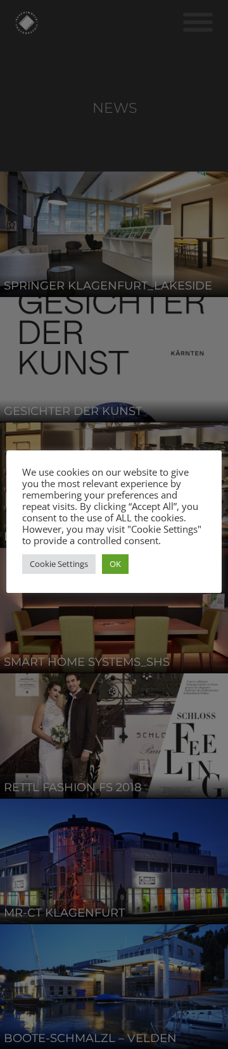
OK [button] (115, 563)
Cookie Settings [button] (59, 563)
